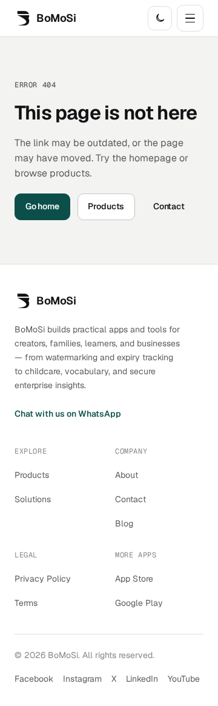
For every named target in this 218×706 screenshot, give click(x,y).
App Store (134, 578)
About (126, 474)
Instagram (82, 678)
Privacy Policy (43, 578)
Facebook (34, 678)
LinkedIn (142, 678)
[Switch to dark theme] (160, 18)
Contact (169, 206)
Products (106, 206)
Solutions (33, 499)
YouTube (184, 678)
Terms (26, 602)
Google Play (139, 602)
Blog (124, 523)
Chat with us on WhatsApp (68, 413)
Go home (42, 206)
